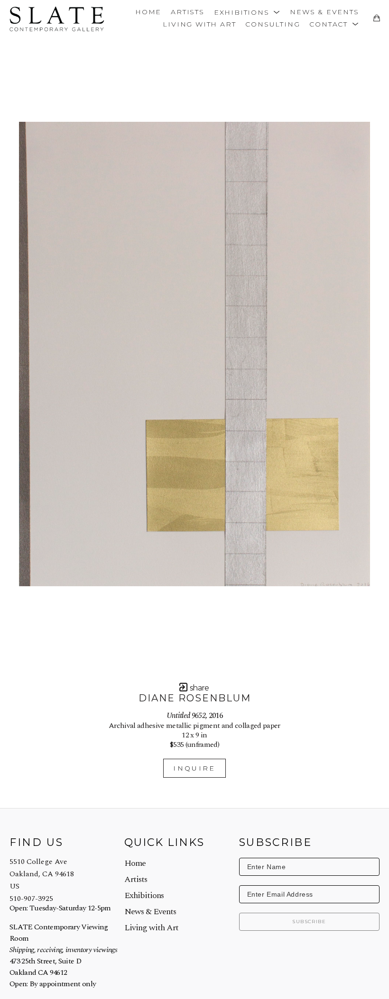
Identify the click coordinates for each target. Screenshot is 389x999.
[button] (247, 12)
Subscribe (309, 921)
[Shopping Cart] (376, 18)
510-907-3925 (31, 898)
